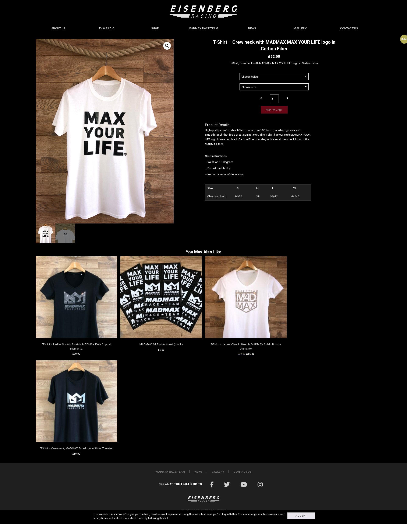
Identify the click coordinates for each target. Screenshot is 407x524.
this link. (164, 518)
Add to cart (274, 109)
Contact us (349, 28)
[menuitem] (58, 28)
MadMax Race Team (203, 28)
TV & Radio (106, 28)
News (252, 28)
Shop (155, 28)
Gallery (300, 28)
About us (58, 28)
